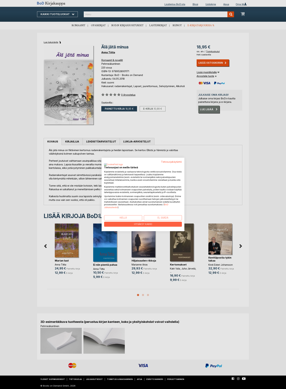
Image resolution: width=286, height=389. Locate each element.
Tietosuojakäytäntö (171, 162)
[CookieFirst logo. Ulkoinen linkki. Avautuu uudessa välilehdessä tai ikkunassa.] (113, 164)
